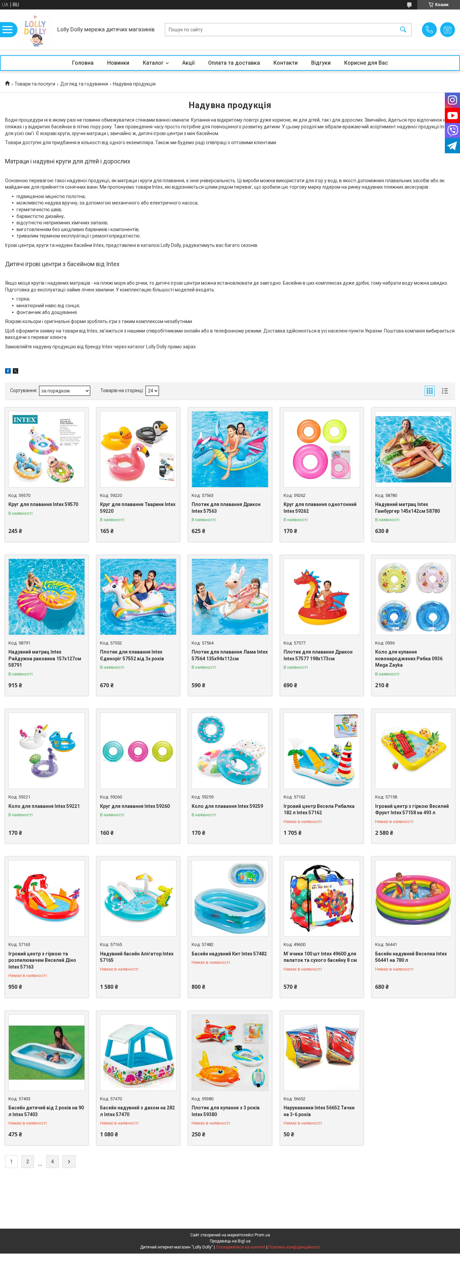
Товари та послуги (34, 84)
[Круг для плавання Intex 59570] (46, 449)
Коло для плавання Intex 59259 (227, 806)
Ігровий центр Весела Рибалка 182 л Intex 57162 (319, 809)
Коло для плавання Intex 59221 (44, 806)
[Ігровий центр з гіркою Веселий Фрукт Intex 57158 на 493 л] (413, 751)
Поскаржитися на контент (240, 1247)
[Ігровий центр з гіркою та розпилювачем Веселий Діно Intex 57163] (46, 898)
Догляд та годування (84, 84)
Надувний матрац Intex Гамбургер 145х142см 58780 (407, 508)
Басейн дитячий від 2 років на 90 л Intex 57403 (46, 1111)
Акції (188, 63)
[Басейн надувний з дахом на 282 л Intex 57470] (138, 1052)
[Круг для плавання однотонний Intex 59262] (322, 449)
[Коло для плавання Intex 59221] (46, 751)
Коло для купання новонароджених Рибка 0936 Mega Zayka (408, 658)
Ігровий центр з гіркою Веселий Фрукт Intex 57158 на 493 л (412, 809)
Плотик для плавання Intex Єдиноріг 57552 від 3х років (132, 655)
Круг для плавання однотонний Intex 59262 (320, 508)
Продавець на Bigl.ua (230, 1241)
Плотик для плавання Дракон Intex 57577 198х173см (318, 655)
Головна (83, 63)
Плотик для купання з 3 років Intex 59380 (226, 1111)
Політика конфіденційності (294, 1247)
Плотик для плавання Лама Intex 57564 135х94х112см (230, 655)
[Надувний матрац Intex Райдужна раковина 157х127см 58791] (46, 597)
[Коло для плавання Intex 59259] (230, 751)
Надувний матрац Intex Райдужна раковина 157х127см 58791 (44, 658)
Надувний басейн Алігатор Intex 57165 (136, 957)
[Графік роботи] (447, 29)
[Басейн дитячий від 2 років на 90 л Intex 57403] (46, 1052)
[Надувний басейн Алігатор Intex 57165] (138, 898)
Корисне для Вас (366, 63)
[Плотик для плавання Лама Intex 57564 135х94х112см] (230, 597)
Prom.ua (262, 1235)
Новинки (118, 63)
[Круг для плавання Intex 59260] (138, 751)
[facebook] (8, 372)
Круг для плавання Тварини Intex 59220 (137, 508)
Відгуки (321, 63)
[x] (15, 372)
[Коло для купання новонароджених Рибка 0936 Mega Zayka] (413, 597)
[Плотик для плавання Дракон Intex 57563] (230, 449)
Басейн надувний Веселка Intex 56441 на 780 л (411, 957)
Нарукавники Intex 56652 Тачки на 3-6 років (319, 1111)
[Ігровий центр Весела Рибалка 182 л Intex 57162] (322, 751)
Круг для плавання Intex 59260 (135, 806)
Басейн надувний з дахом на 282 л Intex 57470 (137, 1111)
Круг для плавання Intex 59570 (43, 504)
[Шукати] (403, 30)
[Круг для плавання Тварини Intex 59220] (138, 449)
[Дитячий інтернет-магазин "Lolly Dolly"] (35, 29)
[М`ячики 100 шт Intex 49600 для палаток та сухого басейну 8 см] (322, 898)
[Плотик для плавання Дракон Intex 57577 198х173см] (322, 597)
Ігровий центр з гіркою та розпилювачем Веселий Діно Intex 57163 (42, 960)
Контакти (285, 63)
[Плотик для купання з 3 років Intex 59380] (230, 1052)
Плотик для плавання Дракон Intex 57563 (226, 508)
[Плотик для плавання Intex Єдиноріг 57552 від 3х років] (138, 597)
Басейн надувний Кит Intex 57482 (229, 953)
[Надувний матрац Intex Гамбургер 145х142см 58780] (413, 449)
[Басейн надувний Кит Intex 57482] (230, 898)
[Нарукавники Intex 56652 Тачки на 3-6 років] (322, 1052)
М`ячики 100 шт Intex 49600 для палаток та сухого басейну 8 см (320, 957)
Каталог (153, 63)
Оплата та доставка (234, 63)
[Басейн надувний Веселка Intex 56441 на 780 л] (413, 898)
